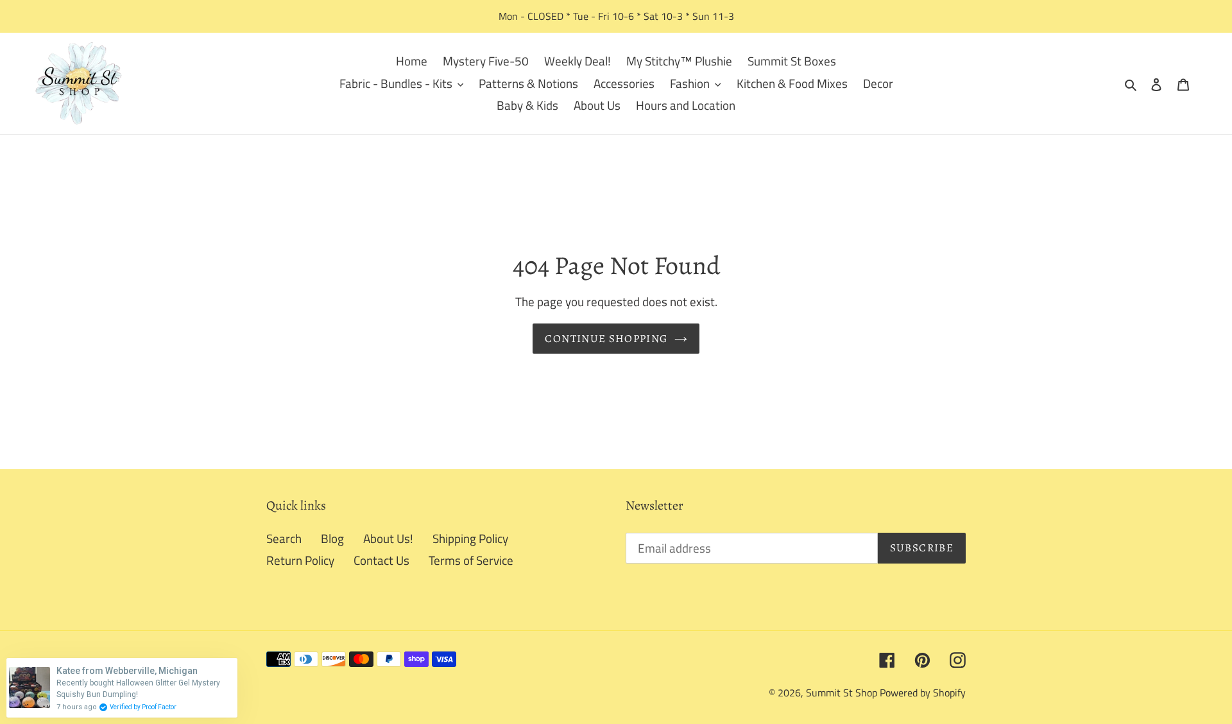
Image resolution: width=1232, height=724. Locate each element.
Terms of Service (471, 560)
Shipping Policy (470, 538)
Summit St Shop (841, 692)
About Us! (388, 538)
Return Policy (300, 560)
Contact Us (381, 560)
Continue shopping (606, 338)
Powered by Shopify (923, 692)
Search (284, 538)
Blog (332, 538)
